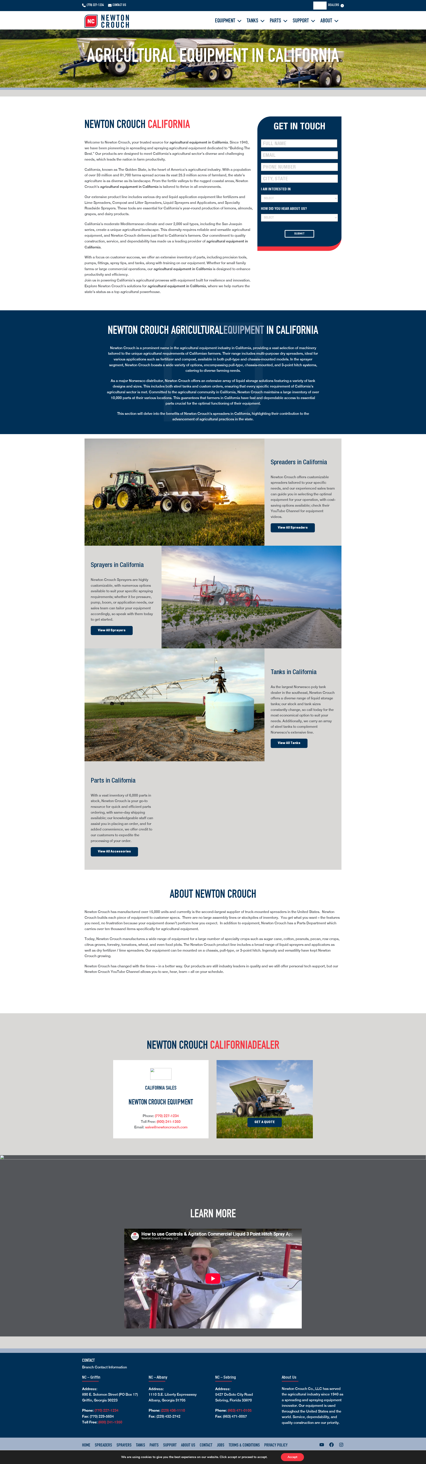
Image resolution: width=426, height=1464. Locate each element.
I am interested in (276, 189)
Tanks (252, 21)
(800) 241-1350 (169, 1122)
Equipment (225, 21)
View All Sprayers (112, 630)
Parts (275, 21)
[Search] (321, 5)
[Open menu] (342, 5)
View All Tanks (289, 743)
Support (301, 21)
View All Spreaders (293, 527)
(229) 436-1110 (173, 1410)
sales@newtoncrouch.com (166, 1127)
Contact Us (119, 5)
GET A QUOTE (264, 1122)
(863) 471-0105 (240, 1410)
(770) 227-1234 (95, 5)
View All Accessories (114, 851)
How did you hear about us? (284, 209)
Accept (292, 1457)
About (326, 21)
